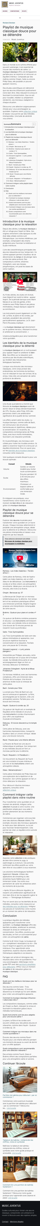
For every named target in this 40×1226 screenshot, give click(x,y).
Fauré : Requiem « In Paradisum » (20, 178)
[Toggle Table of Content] (33, 124)
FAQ (6, 191)
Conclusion (9, 188)
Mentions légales (16, 1222)
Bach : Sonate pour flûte (17, 165)
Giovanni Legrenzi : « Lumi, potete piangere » (20, 157)
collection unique (30, 111)
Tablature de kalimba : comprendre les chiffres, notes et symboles (18, 1141)
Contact (5, 1222)
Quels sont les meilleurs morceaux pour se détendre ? (20, 195)
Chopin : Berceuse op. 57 (17, 146)
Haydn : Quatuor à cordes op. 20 (20, 167)
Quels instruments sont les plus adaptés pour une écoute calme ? (20, 204)
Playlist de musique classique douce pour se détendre (19, 138)
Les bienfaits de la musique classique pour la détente (19, 133)
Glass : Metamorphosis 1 (18, 181)
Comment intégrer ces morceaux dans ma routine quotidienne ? (22, 208)
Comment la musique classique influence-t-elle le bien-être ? (19, 199)
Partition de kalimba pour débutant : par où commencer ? (20, 1096)
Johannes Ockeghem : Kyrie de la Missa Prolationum (20, 161)
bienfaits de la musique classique (21, 450)
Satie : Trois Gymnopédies (18, 153)
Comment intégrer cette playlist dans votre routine (19, 184)
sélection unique (9, 790)
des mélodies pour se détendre (15, 906)
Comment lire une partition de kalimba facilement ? (18, 1186)
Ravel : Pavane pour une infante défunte (20, 175)
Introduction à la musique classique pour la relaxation (20, 128)
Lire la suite (11, 1108)
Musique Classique (9, 22)
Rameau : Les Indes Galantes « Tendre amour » (21, 143)
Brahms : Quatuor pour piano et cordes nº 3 (19, 150)
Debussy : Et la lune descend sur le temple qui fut (20, 171)
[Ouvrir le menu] (20, 18)
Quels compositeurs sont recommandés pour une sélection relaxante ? (20, 214)
